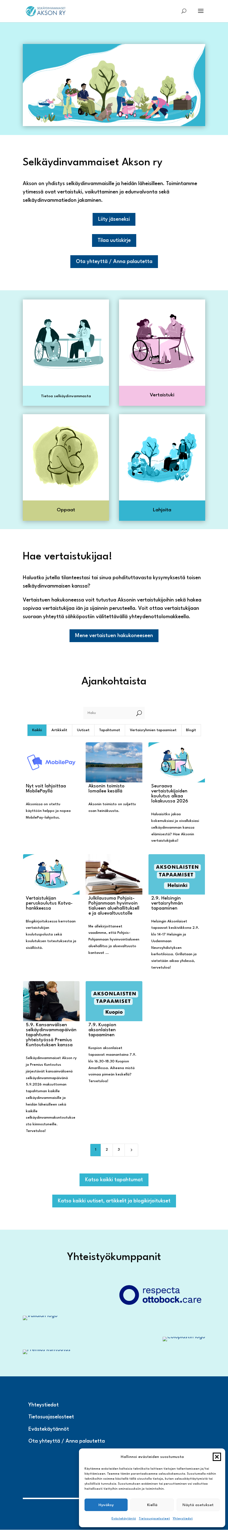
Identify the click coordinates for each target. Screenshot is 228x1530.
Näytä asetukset (198, 1505)
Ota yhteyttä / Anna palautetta (114, 261)
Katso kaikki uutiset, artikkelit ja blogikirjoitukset (114, 1201)
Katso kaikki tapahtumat (114, 1179)
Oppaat (66, 510)
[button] (217, 1457)
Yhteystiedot (183, 1518)
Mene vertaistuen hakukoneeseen (114, 635)
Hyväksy (106, 1505)
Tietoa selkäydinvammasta (66, 396)
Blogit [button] (191, 730)
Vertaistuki (162, 395)
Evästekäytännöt (48, 1429)
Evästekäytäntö (123, 1518)
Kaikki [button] (37, 730)
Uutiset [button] (83, 730)
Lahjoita (162, 510)
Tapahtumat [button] (109, 730)
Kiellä (152, 1505)
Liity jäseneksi (114, 219)
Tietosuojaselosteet (154, 1518)
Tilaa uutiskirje (114, 240)
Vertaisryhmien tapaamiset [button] (153, 730)
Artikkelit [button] (59, 730)
